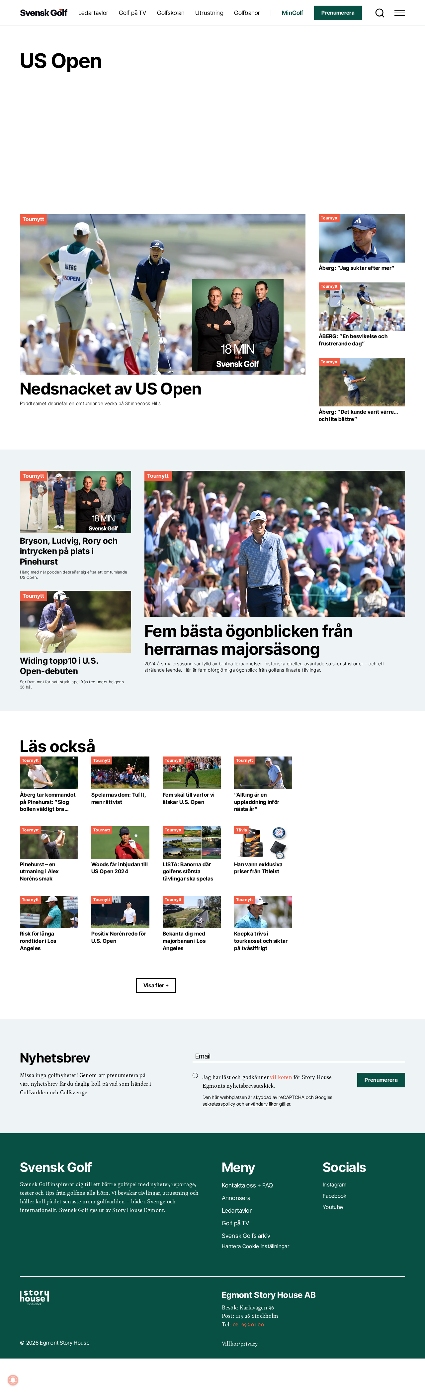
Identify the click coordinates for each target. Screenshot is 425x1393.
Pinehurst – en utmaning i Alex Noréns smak (39, 871)
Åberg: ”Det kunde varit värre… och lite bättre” (358, 415)
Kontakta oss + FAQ (247, 1185)
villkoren (281, 1077)
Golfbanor (247, 12)
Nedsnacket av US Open (111, 388)
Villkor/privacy (240, 1343)
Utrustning (209, 12)
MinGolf (292, 12)
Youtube (333, 1207)
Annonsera (236, 1197)
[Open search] (378, 13)
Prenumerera (338, 13)
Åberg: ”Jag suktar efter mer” (356, 268)
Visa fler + (156, 985)
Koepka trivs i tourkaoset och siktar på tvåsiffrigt (261, 941)
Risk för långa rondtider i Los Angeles (38, 941)
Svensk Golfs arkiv (246, 1235)
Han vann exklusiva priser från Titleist (258, 868)
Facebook (335, 1196)
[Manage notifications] (13, 1380)
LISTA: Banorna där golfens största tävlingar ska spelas (188, 871)
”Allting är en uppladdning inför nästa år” (256, 802)
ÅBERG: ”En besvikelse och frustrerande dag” (353, 340)
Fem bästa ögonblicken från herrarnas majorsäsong (248, 640)
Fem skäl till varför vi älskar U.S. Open (188, 798)
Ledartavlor (93, 12)
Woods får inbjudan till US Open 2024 (119, 868)
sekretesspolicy (219, 1104)
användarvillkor (261, 1104)
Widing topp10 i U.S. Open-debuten (59, 666)
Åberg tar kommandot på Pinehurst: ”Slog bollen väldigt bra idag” (48, 805)
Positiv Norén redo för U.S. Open (118, 937)
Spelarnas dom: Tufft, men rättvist (118, 798)
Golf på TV (132, 12)
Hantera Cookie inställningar (255, 1246)
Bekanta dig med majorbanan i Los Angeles (184, 941)
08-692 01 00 (248, 1324)
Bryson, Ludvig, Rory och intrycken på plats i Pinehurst (69, 551)
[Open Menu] (399, 13)
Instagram (334, 1184)
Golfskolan (171, 12)
